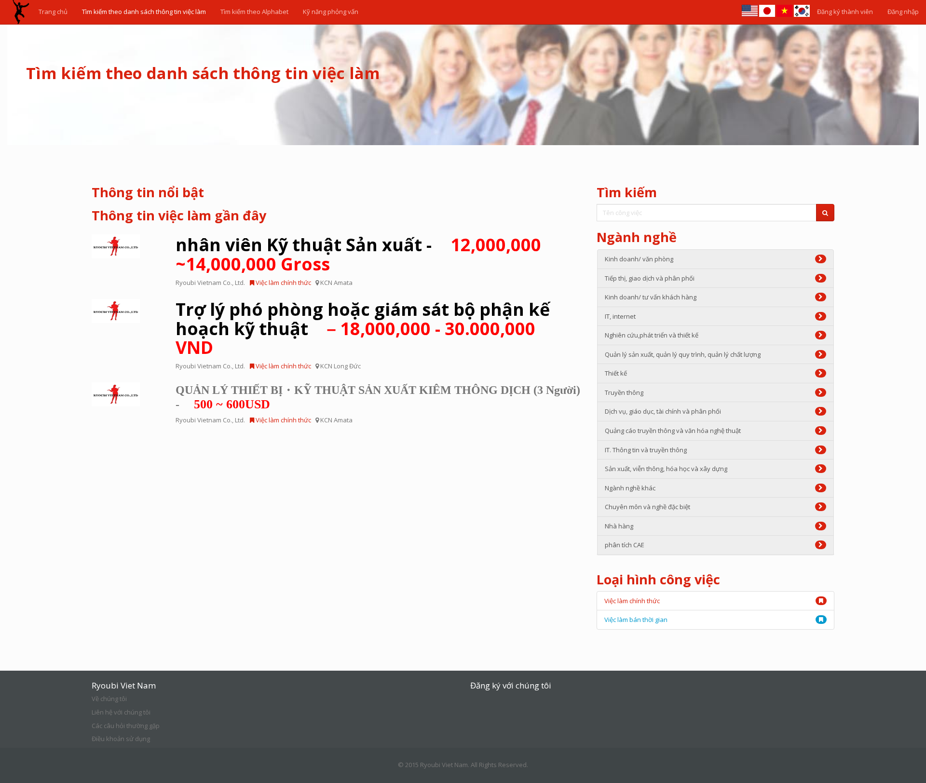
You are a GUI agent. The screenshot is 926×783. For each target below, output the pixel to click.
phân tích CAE (624, 544)
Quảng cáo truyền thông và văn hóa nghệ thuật (673, 430)
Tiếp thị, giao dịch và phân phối (649, 278)
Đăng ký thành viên (845, 11)
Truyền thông (624, 392)
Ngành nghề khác (630, 488)
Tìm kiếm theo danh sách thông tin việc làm (144, 11)
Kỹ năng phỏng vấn (330, 11)
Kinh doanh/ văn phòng (639, 259)
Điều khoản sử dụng (121, 738)
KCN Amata (336, 282)
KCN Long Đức (340, 366)
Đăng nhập (903, 11)
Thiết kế (616, 373)
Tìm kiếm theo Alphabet (254, 11)
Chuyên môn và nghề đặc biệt (647, 506)
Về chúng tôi (109, 698)
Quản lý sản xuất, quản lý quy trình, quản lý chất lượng (683, 354)
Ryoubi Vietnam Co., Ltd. (210, 282)
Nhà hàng (619, 526)
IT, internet (620, 316)
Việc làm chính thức (282, 282)
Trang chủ (53, 11)
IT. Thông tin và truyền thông (646, 450)
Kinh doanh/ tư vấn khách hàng (650, 297)
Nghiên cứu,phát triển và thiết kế (651, 335)
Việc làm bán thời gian (635, 619)
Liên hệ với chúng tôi (121, 712)
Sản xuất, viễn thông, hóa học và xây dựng (666, 468)
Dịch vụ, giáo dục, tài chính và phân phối (663, 411)
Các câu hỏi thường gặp (126, 725)
